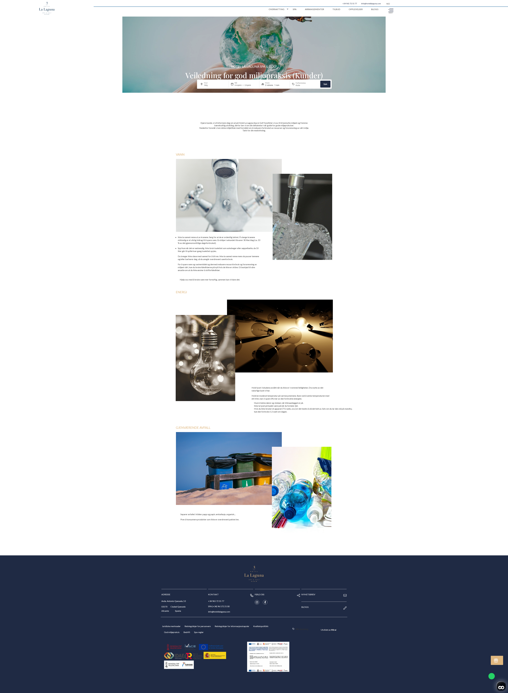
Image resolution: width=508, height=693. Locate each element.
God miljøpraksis (172, 632)
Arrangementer (314, 9)
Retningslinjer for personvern (198, 626)
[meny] (390, 10)
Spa (294, 9)
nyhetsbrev (308, 594)
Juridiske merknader (171, 626)
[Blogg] (345, 608)
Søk (325, 84)
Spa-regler (199, 632)
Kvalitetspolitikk (260, 626)
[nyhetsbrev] (345, 595)
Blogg (374, 9)
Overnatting (276, 9)
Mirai (333, 629)
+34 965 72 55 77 (350, 3)
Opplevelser (356, 9)
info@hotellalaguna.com (371, 3)
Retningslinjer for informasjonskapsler (232, 626)
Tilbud (336, 9)
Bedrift (186, 632)
